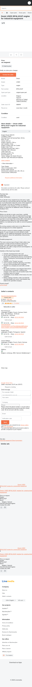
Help (3, 593)
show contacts (5, 160)
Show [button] (12, 317)
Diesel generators (17, 440)
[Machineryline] (7, 13)
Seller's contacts (6, 596)
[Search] (29, 8)
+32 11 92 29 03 (19, 323)
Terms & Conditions (7, 622)
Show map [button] (4, 368)
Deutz (18, 78)
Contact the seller (8, 74)
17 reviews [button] (16, 303)
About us (4, 590)
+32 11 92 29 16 (19, 334)
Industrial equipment (6, 440)
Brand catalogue (6, 635)
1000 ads (9, 299)
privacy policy (25, 425)
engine (18, 85)
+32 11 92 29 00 (19, 317)
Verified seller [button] (7, 297)
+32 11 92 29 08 (19, 344)
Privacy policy (6, 626)
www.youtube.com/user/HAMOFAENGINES (14, 327)
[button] (29, 3)
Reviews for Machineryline (9, 632)
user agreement (8, 426)
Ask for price (7, 66)
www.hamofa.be (5, 324)
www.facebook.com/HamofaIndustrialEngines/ (14, 326)
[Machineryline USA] (12, 3)
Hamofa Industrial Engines (8, 296)
